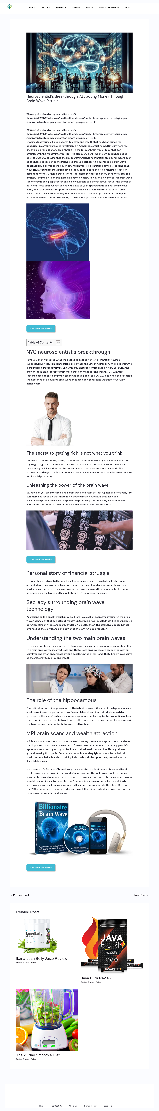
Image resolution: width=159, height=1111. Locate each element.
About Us (73, 1106)
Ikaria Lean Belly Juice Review (41, 958)
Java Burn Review (96, 978)
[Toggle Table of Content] (57, 342)
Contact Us (57, 1106)
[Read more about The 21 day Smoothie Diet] (47, 1019)
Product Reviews (22, 963)
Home (41, 1106)
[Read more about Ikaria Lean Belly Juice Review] (37, 935)
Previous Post (19, 895)
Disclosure (109, 1106)
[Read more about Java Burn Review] (112, 945)
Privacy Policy (90, 1106)
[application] (91, 8)
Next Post (141, 895)
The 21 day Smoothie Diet (38, 1055)
